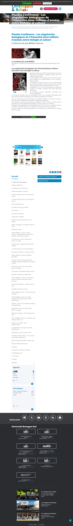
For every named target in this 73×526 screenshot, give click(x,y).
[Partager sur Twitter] (53, 172)
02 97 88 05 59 (51, 451)
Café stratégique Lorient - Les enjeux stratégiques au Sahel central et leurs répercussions (22, 298)
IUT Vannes (16, 356)
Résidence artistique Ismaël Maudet (21, 274)
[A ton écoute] (60, 417)
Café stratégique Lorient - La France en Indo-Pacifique (23, 293)
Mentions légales (33, 524)
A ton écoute (15, 210)
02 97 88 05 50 (30, 453)
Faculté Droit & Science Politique (21, 350)
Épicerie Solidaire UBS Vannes (20, 343)
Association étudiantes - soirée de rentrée (23, 252)
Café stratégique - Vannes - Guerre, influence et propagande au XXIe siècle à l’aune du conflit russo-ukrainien (22, 234)
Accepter (33, 117)
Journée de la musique (18, 213)
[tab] (49, 176)
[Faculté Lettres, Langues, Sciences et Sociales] (47, 431)
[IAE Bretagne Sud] (26, 475)
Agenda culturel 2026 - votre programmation (19, 323)
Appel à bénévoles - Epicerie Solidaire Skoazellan (22, 256)
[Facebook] (24, 417)
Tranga (15, 359)
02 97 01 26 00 (30, 438)
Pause (13, 380)
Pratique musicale (16, 229)
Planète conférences (17, 185)
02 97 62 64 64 (47, 467)
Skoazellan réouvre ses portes (20, 289)
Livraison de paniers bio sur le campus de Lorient (23, 195)
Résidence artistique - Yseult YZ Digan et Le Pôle (23, 314)
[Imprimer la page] (60, 172)
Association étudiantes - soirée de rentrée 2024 (23, 285)
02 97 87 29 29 (51, 438)
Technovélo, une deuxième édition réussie (23, 271)
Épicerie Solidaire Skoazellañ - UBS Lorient (23, 340)
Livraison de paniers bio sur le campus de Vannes (23, 200)
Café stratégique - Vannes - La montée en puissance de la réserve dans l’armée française (23, 279)
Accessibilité (41, 524)
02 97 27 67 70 (30, 467)
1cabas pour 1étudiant (18, 217)
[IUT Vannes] (47, 460)
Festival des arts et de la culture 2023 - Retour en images (22, 240)
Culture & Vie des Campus (20, 182)
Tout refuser (37, 3)
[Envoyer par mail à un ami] (58, 172)
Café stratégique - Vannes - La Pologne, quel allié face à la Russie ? (23, 319)
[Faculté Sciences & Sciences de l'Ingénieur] (26, 446)
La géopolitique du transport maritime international (22, 328)
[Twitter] (31, 417)
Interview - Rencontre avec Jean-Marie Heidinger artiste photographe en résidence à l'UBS (23, 261)
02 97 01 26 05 (30, 480)
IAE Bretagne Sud (17, 353)
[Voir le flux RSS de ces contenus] (32, 384)
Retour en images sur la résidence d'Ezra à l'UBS (23, 225)
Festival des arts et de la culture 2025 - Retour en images (22, 309)
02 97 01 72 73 (51, 453)
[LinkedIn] (53, 417)
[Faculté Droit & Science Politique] (26, 431)
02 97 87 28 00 (30, 466)
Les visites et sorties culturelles (20, 207)
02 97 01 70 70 (30, 454)
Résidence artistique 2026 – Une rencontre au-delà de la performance (23, 336)
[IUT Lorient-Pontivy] (26, 460)
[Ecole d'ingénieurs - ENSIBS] (47, 446)
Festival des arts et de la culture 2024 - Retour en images (22, 267)
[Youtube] (38, 417)
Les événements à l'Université (20, 188)
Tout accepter (27, 3)
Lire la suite (16, 377)
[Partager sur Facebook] (50, 172)
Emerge (15, 347)
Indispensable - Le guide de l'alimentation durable (23, 245)
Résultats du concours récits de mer (21, 332)
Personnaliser (47, 3)
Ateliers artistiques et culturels (20, 191)
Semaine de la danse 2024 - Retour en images (22, 220)
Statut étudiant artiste (18, 204)
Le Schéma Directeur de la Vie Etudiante (22, 249)
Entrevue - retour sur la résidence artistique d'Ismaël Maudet (23, 304)
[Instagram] (46, 417)
